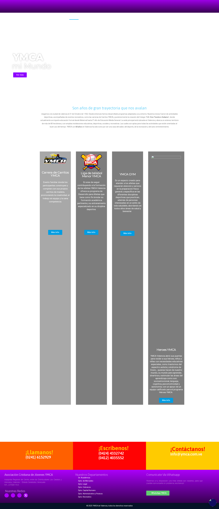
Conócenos (88, 17)
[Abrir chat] (212, 502)
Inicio (74, 17)
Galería (126, 17)
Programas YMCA (108, 17)
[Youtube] (13, 495)
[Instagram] (19, 495)
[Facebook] (6, 495)
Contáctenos (141, 17)
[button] (20, 74)
